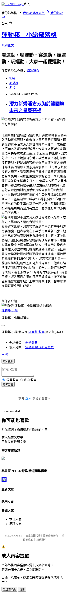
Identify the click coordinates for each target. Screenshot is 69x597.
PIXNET (17, 535)
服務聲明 (41, 539)
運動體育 (33, 71)
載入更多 (8, 361)
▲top (5, 353)
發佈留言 (8, 384)
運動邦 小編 (10, 310)
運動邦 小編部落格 (29, 34)
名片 (12, 87)
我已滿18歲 (9, 589)
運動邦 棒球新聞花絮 (39, 347)
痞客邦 (33, 332)
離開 (22, 589)
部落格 (13, 83)
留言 (41, 332)
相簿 (12, 78)
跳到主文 (8, 45)
